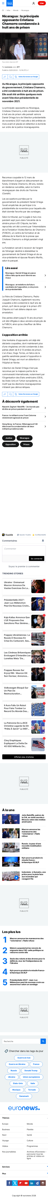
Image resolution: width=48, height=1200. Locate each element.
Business (6, 1129)
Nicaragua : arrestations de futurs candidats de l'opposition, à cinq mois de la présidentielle (21, 286)
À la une (8, 810)
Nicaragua (25, 10)
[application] (24, 46)
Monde (15, 10)
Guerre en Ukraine (17, 1064)
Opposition (10, 444)
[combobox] (24, 1041)
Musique (16, 1090)
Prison (26, 444)
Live (42, 3)
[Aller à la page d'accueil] (9, 3)
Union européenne (31, 1077)
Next (4, 1135)
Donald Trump (31, 1070)
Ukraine (11, 1077)
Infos (8, 10)
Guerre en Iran (24, 1058)
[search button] (43, 1041)
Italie (33, 1083)
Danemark (24, 1096)
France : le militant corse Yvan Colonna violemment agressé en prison (19, 416)
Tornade (32, 1090)
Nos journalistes (9, 1152)
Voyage (5, 1140)
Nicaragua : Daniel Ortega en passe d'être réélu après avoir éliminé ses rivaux (20, 275)
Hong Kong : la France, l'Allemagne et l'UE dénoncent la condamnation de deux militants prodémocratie (20, 426)
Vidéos (5, 1146)
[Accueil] (3, 10)
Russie (14, 1070)
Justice (8, 438)
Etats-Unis (18, 1083)
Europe (5, 1124)
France (36, 1064)
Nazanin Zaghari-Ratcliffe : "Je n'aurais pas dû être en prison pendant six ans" (20, 408)
